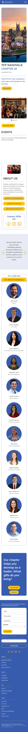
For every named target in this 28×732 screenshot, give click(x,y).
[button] (25, 2)
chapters (3, 665)
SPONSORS (4, 693)
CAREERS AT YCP (5, 706)
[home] (8, 2)
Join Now (6, 88)
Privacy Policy (5, 716)
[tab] (14, 276)
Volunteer (14, 587)
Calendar (3, 675)
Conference (4, 678)
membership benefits (6, 660)
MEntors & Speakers (6, 691)
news (2, 708)
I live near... (6, 624)
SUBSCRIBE (7, 631)
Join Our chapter (14, 203)
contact (3, 713)
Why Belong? (8, 125)
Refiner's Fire (4, 680)
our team (3, 703)
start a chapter (5, 667)
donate (3, 688)
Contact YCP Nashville (14, 198)
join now (3, 662)
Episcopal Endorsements (7, 711)
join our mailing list (14, 209)
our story (4, 701)
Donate (14, 592)
